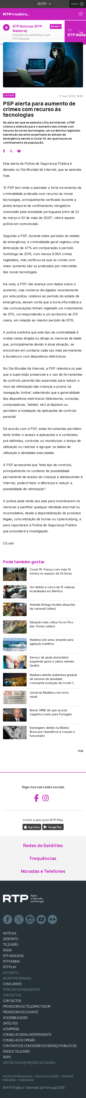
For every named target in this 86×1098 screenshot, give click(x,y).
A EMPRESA (11, 1029)
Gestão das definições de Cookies (29, 1062)
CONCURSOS (12, 984)
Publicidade (26, 1080)
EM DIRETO (10, 972)
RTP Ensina (11, 961)
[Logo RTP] (23, 899)
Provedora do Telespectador (26, 1006)
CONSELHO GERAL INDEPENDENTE (27, 1034)
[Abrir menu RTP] (43, 4)
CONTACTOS (12, 1001)
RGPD (7, 1057)
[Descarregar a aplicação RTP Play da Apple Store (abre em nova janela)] (31, 827)
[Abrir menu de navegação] (82, 14)
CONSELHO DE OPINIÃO (19, 1040)
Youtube (41, 919)
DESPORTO (10, 939)
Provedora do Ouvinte (20, 1012)
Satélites (10, 1023)
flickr (52, 919)
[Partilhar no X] (11, 151)
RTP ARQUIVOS (13, 956)
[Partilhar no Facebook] (4, 151)
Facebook (8, 919)
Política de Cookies (47, 1076)
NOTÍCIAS (9, 933)
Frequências (43, 858)
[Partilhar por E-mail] (19, 151)
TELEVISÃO (10, 944)
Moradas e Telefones (43, 871)
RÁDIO (7, 950)
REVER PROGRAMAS (17, 978)
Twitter (19, 919)
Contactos (12, 995)
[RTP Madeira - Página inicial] (28, 14)
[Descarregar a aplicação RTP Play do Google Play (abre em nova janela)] (53, 827)
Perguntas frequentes (21, 989)
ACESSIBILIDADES (15, 1017)
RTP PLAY (9, 967)
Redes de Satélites (43, 845)
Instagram (30, 919)
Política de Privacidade (17, 1076)
